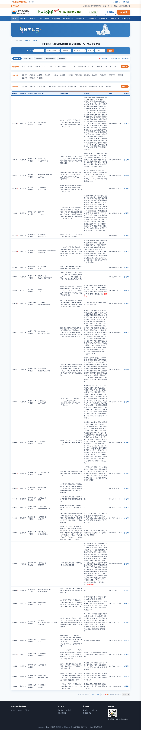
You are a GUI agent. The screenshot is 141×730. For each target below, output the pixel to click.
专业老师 (39, 58)
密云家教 (24, 78)
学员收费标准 (62, 713)
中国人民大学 (41, 86)
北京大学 (24, 86)
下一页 (92, 694)
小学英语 (72, 66)
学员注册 (60, 710)
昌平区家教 (112, 75)
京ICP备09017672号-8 (80, 727)
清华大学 (32, 86)
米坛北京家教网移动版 (95, 727)
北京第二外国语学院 (105, 86)
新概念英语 (108, 66)
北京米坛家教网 (50, 727)
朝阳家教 (32, 75)
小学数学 (65, 66)
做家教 (125, 12)
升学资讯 (91, 19)
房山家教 (94, 75)
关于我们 (13, 710)
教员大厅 (57, 19)
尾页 (98, 694)
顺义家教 (87, 75)
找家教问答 (68, 710)
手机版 (32, 2)
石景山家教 (78, 75)
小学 (43, 66)
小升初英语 (99, 66)
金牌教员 (104, 58)
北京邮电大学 (82, 86)
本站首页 (27, 40)
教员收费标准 (87, 713)
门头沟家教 (103, 75)
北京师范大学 (51, 86)
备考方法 (114, 19)
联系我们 (127, 2)
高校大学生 (27, 58)
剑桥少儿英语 (82, 66)
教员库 (35, 40)
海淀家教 (24, 75)
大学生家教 (69, 19)
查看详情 (126, 123)
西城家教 (47, 75)
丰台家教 (55, 75)
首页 (16, 19)
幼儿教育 (29, 66)
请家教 (111, 12)
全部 (23, 66)
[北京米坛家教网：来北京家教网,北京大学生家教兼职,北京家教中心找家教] (21, 12)
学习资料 (79, 19)
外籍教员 (62, 58)
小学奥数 (49, 66)
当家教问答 (93, 710)
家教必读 (125, 19)
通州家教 (62, 75)
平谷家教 (40, 78)
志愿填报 (102, 19)
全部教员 (17, 58)
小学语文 (57, 66)
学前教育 (37, 66)
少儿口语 (90, 66)
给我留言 (27, 710)
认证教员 (114, 58)
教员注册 (85, 710)
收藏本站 (117, 2)
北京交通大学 (72, 86)
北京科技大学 (93, 86)
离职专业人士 (50, 58)
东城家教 (40, 75)
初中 (115, 66)
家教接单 (46, 19)
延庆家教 (32, 78)
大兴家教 (70, 75)
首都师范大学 (62, 86)
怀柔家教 (120, 75)
